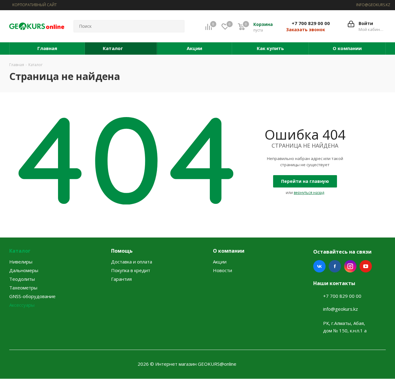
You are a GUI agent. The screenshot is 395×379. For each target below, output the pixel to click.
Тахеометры (23, 287)
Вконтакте (319, 266)
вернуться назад (309, 192)
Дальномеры (23, 270)
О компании (228, 250)
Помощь (122, 250)
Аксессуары (22, 305)
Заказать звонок (305, 29)
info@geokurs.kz (340, 309)
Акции (220, 262)
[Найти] (177, 26)
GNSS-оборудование (32, 296)
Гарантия (121, 279)
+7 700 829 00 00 (311, 23)
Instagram (350, 266)
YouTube (366, 266)
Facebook (335, 266)
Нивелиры (20, 262)
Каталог (20, 250)
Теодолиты (22, 279)
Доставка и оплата (131, 262)
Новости (222, 270)
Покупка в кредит (130, 270)
